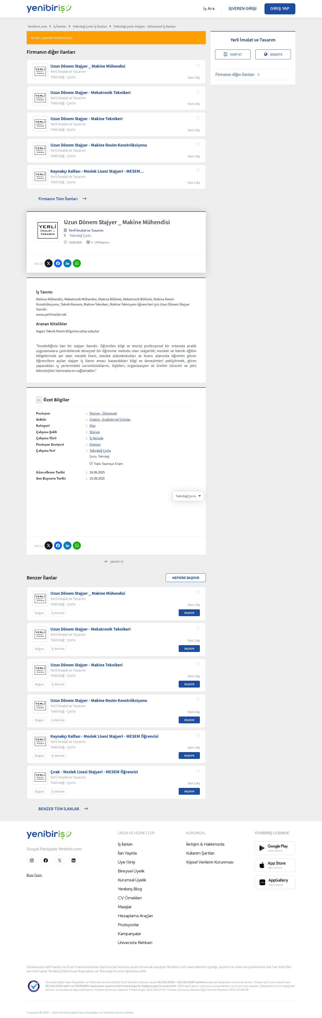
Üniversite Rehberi (135, 942)
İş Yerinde (96, 438)
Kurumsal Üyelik (132, 880)
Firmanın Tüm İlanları (58, 198)
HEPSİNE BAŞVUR (185, 577)
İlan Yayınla (127, 853)
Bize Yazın (34, 875)
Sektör (41, 419)
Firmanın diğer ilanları (234, 74)
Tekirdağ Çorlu (80, 235)
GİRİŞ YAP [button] (280, 8)
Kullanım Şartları (200, 853)
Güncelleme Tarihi (50, 472)
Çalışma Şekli (46, 432)
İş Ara (209, 8)
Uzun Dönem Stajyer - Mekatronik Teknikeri (90, 92)
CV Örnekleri (130, 897)
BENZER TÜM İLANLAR (58, 808)
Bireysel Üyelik (131, 871)
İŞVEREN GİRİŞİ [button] (242, 8)
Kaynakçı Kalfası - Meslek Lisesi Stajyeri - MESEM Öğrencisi (95, 171)
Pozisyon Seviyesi (50, 444)
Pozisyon (43, 413)
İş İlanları (125, 844)
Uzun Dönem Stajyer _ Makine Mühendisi (87, 66)
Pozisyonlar (128, 924)
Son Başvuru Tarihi (51, 478)
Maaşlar (125, 906)
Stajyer (95, 432)
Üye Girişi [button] (126, 862)
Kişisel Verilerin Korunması (209, 862)
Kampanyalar (129, 933)
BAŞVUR (189, 613)
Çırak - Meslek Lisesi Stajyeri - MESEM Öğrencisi (94, 771)
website (276, 54)
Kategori (43, 425)
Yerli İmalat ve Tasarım (86, 230)
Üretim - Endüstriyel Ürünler (110, 419)
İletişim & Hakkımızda (205, 844)
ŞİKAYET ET (117, 561)
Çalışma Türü (46, 438)
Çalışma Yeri (45, 450)
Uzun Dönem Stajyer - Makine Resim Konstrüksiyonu (98, 145)
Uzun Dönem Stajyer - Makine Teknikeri (86, 118)
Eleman (95, 444)
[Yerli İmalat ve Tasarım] (47, 230)
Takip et (236, 54)
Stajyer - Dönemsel (103, 413)
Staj (92, 425)
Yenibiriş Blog (130, 889)
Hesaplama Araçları (135, 915)
